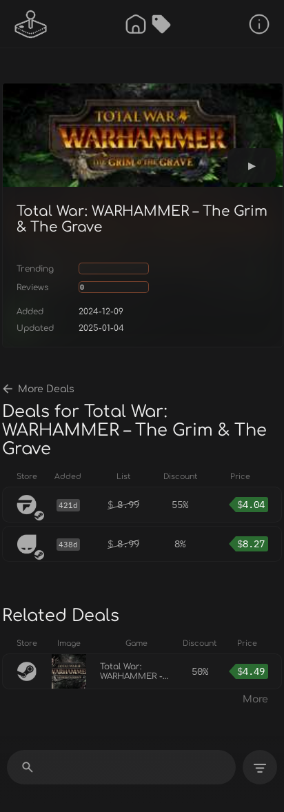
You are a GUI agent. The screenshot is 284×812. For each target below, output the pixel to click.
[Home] (136, 24)
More (255, 699)
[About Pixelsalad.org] (259, 24)
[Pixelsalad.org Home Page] (31, 24)
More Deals (46, 389)
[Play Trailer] (251, 165)
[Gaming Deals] (161, 24)
